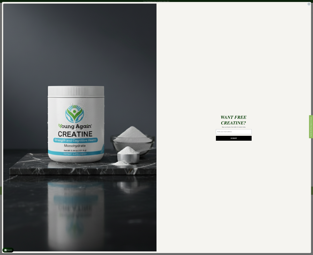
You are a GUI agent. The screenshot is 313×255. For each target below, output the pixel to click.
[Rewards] (8, 250)
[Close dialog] (309, 4)
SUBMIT (234, 138)
